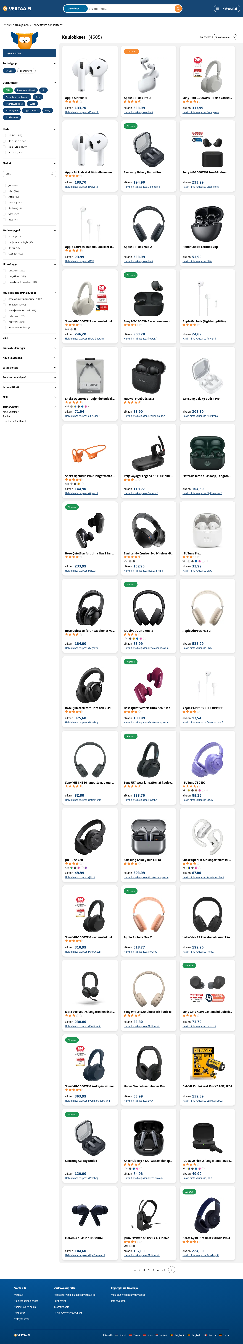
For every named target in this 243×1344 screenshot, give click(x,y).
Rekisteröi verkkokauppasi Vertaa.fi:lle (75, 1294)
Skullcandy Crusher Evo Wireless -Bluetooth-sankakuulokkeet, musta (149, 553)
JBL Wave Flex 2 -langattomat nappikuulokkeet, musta (207, 1161)
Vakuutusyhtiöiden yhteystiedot (128, 1294)
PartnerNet (60, 1300)
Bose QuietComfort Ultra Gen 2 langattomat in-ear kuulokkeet (90, 553)
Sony (14, 214)
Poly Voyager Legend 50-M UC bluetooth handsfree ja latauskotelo (149, 476)
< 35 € (15, 135)
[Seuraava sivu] (171, 1269)
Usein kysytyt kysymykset (68, 1312)
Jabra (14, 191)
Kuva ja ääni (22, 25)
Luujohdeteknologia (21, 242)
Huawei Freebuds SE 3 (139, 398)
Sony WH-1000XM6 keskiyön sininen (90, 1086)
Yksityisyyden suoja (25, 1306)
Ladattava (17, 316)
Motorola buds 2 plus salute (84, 1238)
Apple (14, 197)
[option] (9, 70)
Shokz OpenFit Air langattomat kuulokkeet (207, 860)
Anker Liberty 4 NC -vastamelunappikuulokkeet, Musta (149, 1161)
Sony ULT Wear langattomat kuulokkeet (149, 782)
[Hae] (178, 8)
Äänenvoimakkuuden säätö (25, 299)
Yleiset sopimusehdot (26, 1300)
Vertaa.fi (18, 1294)
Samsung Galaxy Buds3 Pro (142, 860)
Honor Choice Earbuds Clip (200, 247)
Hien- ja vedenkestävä (22, 310)
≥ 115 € (16, 152)
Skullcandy (16, 208)
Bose (13, 219)
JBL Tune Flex (192, 553)
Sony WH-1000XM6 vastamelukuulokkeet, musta (90, 937)
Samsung (15, 202)
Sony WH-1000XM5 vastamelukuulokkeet (90, 321)
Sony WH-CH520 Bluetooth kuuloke (147, 1012)
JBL (13, 185)
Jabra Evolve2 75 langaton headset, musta (90, 1012)
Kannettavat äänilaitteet (47, 25)
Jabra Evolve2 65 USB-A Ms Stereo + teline (149, 1238)
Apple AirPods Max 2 (138, 247)
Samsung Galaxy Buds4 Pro (142, 172)
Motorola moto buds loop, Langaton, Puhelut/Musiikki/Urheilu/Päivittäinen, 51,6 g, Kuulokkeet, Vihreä (207, 476)
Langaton (17, 270)
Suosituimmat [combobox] (222, 37)
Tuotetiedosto (61, 1306)
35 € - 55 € (17, 141)
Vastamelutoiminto (22, 327)
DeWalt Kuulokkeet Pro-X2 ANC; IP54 (207, 1086)
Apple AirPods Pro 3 (137, 98)
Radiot (6, 416)
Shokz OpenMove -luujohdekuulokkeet (90, 398)
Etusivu (7, 25)
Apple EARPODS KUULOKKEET (203, 708)
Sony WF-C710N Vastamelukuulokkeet (207, 1012)
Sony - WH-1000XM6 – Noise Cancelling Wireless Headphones (207, 98)
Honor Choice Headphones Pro (144, 1086)
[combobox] (123, 8)
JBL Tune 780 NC (194, 782)
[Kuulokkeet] (84, 8)
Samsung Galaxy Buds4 (81, 1161)
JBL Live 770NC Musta (138, 631)
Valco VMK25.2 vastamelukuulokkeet (207, 937)
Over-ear (16, 253)
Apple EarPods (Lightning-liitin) (204, 321)
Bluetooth (17, 304)
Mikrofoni (17, 321)
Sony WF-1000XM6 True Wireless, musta (207, 172)
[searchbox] (29, 174)
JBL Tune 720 (74, 860)
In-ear (15, 236)
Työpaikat (19, 1312)
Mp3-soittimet (11, 411)
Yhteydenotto (22, 1318)
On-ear (15, 248)
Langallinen (17, 276)
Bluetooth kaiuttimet (14, 421)
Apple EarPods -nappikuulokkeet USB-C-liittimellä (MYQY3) (90, 247)
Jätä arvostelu (118, 1300)
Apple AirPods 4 (76, 98)
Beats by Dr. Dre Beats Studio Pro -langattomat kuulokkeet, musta (207, 1238)
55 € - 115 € (18, 146)
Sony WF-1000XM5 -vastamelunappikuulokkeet (149, 321)
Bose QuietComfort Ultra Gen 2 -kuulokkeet (90, 708)
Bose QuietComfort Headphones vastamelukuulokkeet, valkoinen (90, 631)
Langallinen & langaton (23, 282)
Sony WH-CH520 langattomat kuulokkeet (90, 782)
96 (163, 1269)
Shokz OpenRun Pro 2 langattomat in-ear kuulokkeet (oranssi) (90, 476)
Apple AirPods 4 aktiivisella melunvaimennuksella (90, 172)
